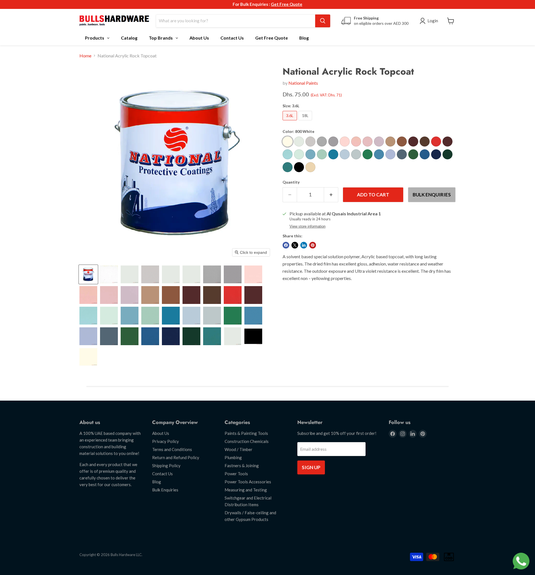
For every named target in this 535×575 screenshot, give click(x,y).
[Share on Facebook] (286, 245)
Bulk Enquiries (432, 195)
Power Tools (236, 473)
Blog (156, 481)
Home (85, 55)
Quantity (291, 182)
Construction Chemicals (247, 441)
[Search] (322, 20)
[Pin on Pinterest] (312, 245)
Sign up (311, 467)
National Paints (303, 83)
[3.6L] (290, 121)
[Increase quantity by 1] (331, 194)
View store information (307, 226)
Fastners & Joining (242, 465)
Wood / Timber (238, 449)
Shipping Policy (166, 465)
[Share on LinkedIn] (303, 245)
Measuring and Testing (246, 489)
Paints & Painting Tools (246, 433)
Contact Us (162, 473)
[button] (88, 274)
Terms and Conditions (172, 449)
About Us (160, 433)
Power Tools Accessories (248, 481)
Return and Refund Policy (175, 457)
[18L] (305, 121)
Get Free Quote (286, 4)
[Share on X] (294, 245)
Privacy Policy (165, 441)
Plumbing (233, 457)
